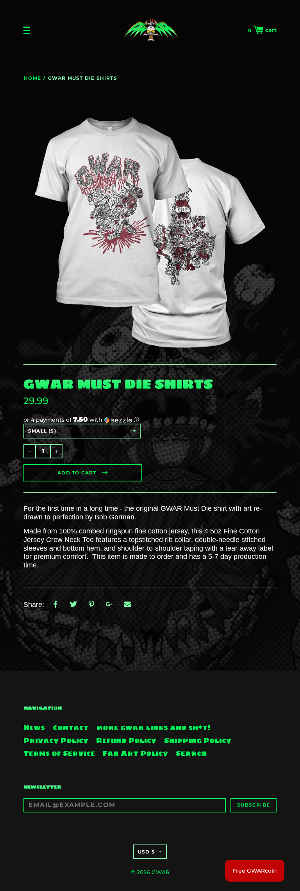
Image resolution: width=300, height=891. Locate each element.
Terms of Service (59, 753)
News (34, 727)
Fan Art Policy (135, 753)
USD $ (146, 852)
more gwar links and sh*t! (153, 727)
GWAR (161, 872)
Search (191, 753)
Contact (71, 727)
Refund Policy (126, 740)
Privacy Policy (55, 740)
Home (32, 78)
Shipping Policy (197, 740)
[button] (150, 420)
